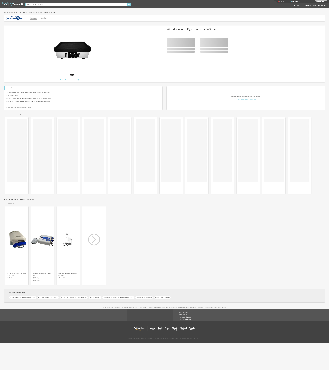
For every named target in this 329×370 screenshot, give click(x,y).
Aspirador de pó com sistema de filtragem (48, 297)
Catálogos (307, 5)
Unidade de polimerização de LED (144, 297)
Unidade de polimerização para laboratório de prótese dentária (118, 297)
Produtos (297, 5)
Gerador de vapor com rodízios (162, 297)
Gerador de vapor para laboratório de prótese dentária (74, 297)
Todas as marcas (183, 310)
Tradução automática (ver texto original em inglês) (18, 107)
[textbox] (76, 4)
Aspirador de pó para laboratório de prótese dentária (22, 297)
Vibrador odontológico (95, 297)
